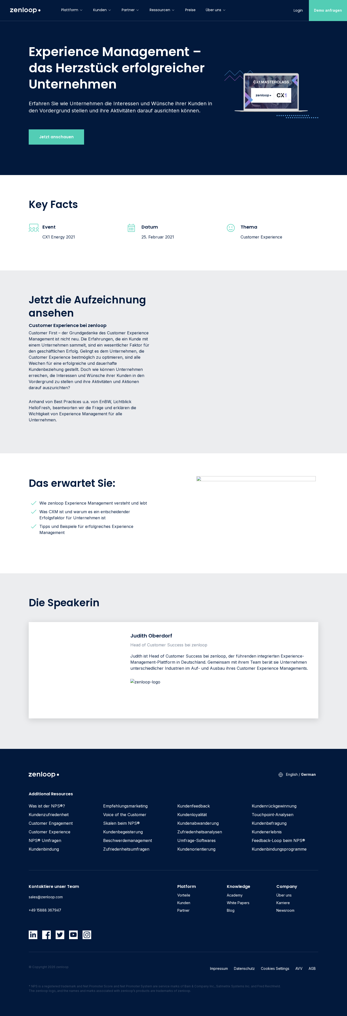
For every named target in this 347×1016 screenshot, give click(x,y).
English (292, 774)
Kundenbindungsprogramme (279, 849)
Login (298, 10)
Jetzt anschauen (56, 137)
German (308, 774)
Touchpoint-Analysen (272, 814)
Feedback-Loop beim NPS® (278, 840)
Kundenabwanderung (198, 823)
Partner (128, 9)
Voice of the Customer (124, 814)
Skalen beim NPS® (121, 823)
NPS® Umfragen (45, 840)
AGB (312, 968)
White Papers (238, 903)
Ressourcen (160, 9)
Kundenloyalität (192, 814)
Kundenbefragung (269, 823)
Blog (230, 910)
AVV (299, 968)
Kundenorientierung (196, 849)
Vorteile (183, 895)
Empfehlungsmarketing (125, 805)
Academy (235, 895)
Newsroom (285, 910)
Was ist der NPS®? (47, 805)
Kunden (100, 9)
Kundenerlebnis (267, 831)
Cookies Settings (275, 968)
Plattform (69, 9)
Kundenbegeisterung (123, 831)
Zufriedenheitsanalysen (199, 831)
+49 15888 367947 (45, 910)
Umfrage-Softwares (196, 840)
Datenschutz (244, 968)
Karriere (283, 903)
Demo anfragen (328, 10)
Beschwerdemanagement (127, 840)
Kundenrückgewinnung (274, 805)
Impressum (219, 968)
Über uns (213, 9)
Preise (190, 9)
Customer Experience (49, 831)
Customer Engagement (51, 823)
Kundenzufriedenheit (49, 814)
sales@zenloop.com (46, 897)
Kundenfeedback (193, 805)
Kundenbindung (44, 849)
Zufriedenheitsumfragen (126, 849)
